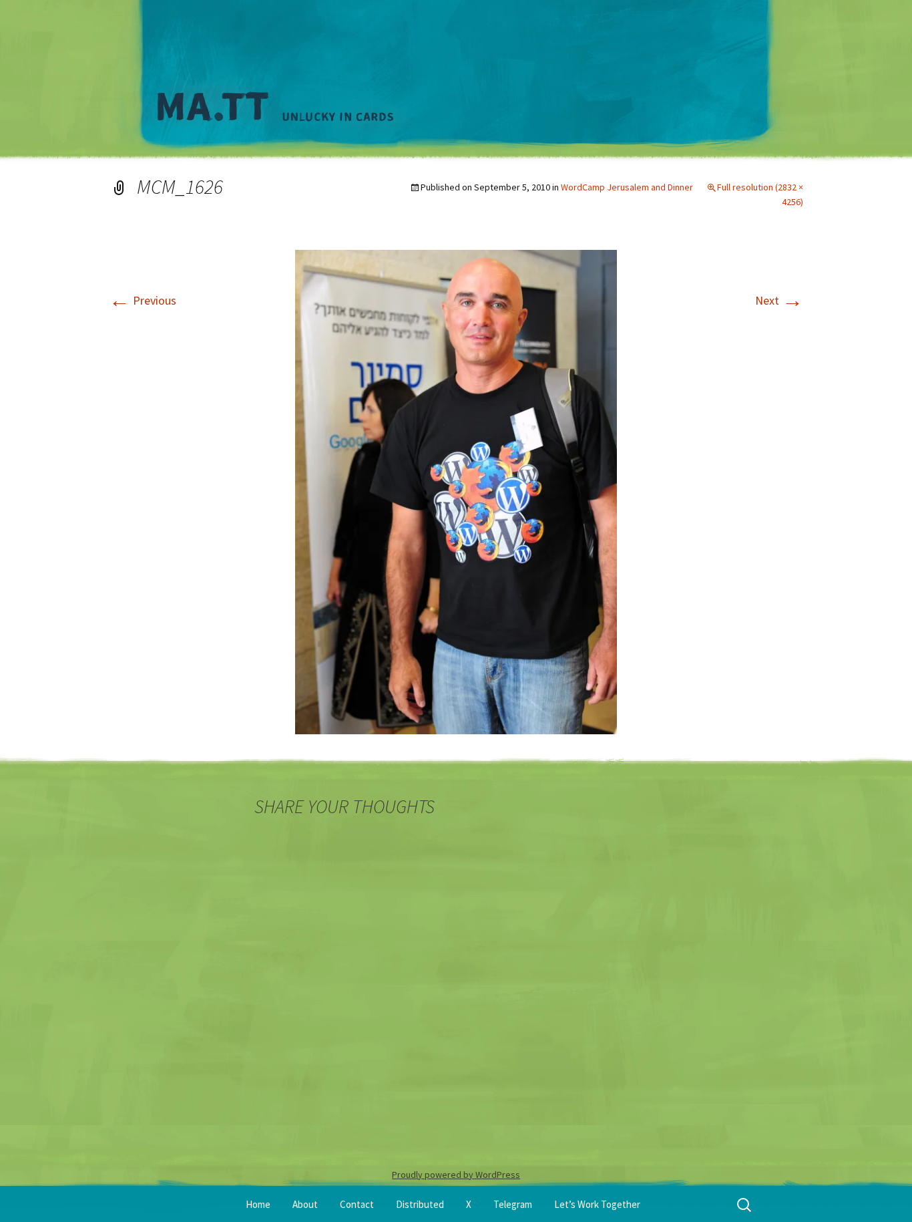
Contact (357, 1204)
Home (258, 1204)
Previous (142, 300)
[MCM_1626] (456, 490)
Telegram (512, 1204)
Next (779, 300)
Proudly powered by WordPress (456, 1175)
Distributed (420, 1204)
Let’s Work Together (597, 1204)
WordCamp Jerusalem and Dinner (627, 187)
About (305, 1204)
